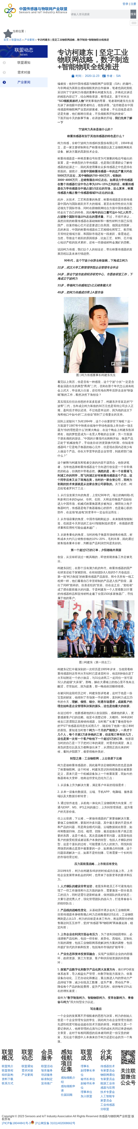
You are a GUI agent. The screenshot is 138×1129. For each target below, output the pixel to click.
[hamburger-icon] (134, 23)
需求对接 (23, 72)
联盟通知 (23, 62)
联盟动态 (17, 39)
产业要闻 (29, 39)
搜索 (133, 14)
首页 (6, 39)
